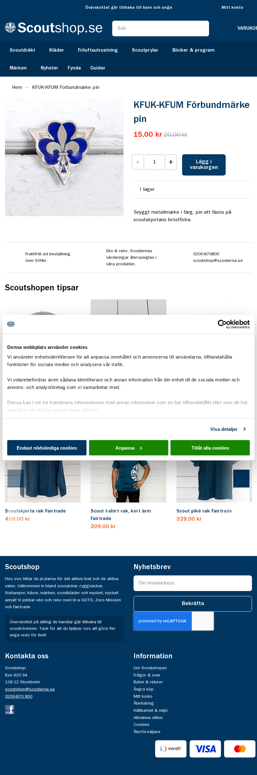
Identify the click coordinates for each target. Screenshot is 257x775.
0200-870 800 (18, 696)
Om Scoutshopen (150, 668)
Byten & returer (148, 682)
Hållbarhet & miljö (151, 710)
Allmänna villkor (148, 718)
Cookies (141, 725)
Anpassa (124, 447)
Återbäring (144, 703)
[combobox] (160, 28)
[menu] (128, 59)
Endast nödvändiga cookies (47, 447)
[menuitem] (25, 50)
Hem (17, 87)
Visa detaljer (224, 429)
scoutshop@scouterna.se (30, 689)
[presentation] (22, 479)
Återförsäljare (147, 732)
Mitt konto (232, 7)
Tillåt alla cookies (210, 447)
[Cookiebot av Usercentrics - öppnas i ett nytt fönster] (222, 324)
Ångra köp (144, 689)
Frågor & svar (147, 675)
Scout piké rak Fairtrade (204, 511)
